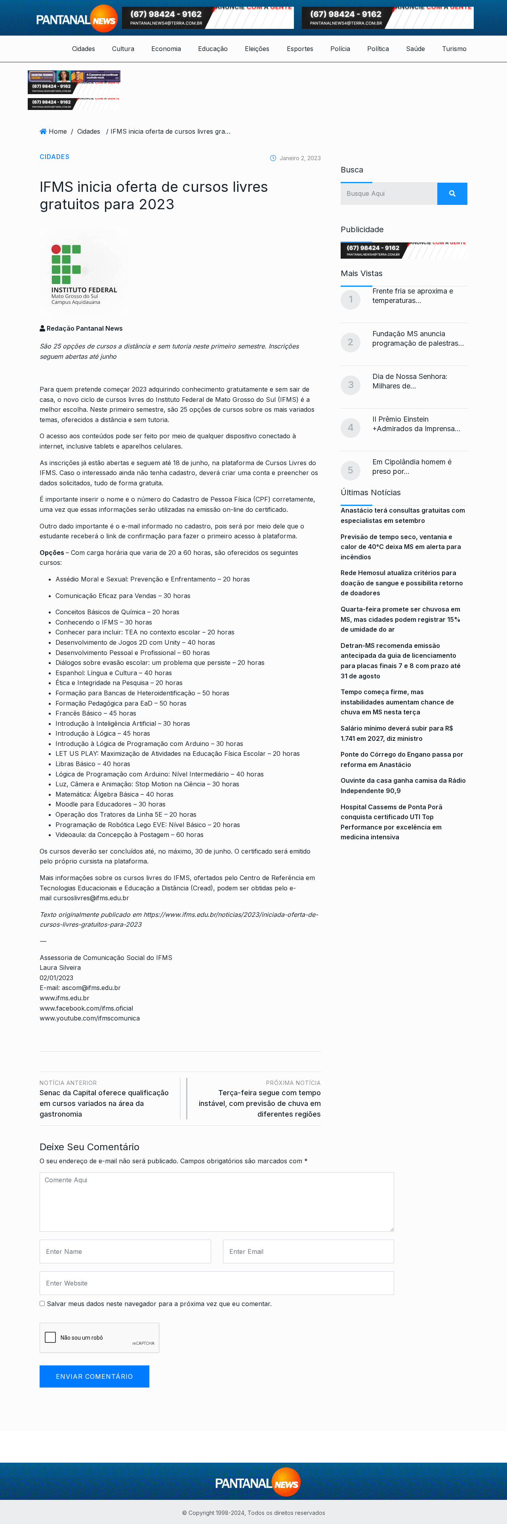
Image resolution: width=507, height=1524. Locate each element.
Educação (213, 49)
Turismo (454, 49)
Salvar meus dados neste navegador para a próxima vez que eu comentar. (159, 1304)
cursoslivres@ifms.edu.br (91, 898)
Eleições (257, 49)
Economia (166, 49)
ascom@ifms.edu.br (91, 988)
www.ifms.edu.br (65, 998)
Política (378, 49)
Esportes (300, 49)
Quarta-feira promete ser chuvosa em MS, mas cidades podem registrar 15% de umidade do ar (401, 619)
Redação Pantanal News (84, 328)
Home (58, 131)
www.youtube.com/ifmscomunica (90, 1018)
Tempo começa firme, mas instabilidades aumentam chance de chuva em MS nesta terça (397, 702)
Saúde (415, 49)
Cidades (83, 49)
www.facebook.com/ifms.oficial (86, 1008)
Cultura (123, 49)
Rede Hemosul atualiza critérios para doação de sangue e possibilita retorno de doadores (402, 583)
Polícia (340, 49)
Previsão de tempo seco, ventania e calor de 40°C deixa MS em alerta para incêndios (401, 547)
